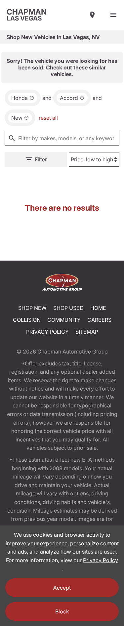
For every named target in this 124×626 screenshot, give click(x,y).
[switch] (113, 15)
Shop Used (68, 308)
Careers (99, 319)
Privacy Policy (47, 331)
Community (64, 319)
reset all (48, 117)
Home (98, 308)
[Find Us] (92, 15)
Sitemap (86, 331)
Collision (27, 319)
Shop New (32, 308)
